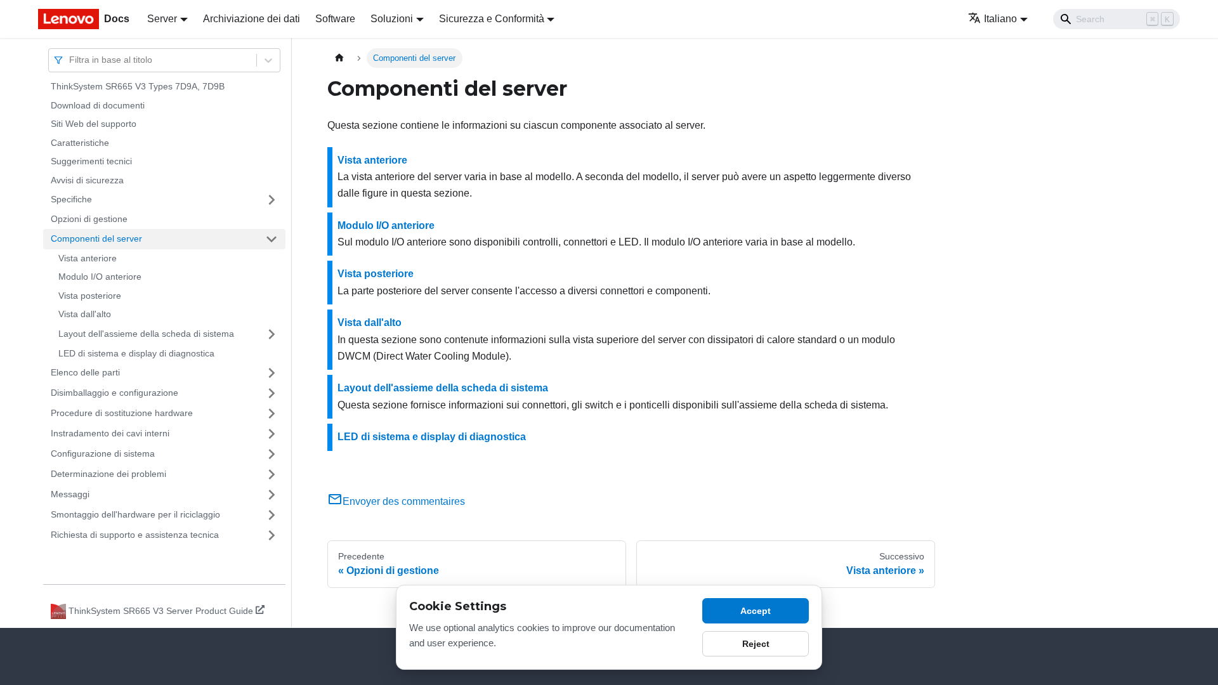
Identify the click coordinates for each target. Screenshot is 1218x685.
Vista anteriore (87, 258)
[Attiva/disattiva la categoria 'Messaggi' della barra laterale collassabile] (271, 495)
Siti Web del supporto (93, 124)
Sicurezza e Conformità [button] (491, 18)
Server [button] (162, 18)
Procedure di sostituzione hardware (122, 413)
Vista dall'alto (84, 314)
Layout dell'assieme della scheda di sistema (146, 334)
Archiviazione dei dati (251, 18)
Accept (755, 611)
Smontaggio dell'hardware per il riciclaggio (135, 514)
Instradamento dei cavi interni (110, 433)
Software (335, 18)
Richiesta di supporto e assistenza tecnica (135, 535)
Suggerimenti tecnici (91, 161)
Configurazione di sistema (103, 453)
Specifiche (71, 199)
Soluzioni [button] (391, 18)
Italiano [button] (1000, 18)
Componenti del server (96, 238)
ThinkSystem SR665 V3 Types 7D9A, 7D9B (138, 86)
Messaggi (70, 494)
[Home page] (339, 58)
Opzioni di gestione (89, 219)
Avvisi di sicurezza (87, 180)
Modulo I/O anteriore (99, 276)
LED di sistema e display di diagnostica (136, 353)
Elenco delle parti (85, 372)
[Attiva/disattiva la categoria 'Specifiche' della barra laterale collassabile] (271, 200)
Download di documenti (98, 105)
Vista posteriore (89, 295)
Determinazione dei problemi (108, 474)
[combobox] (70, 60)
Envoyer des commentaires (404, 501)
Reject (755, 644)
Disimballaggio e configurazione (114, 393)
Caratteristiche (80, 143)
